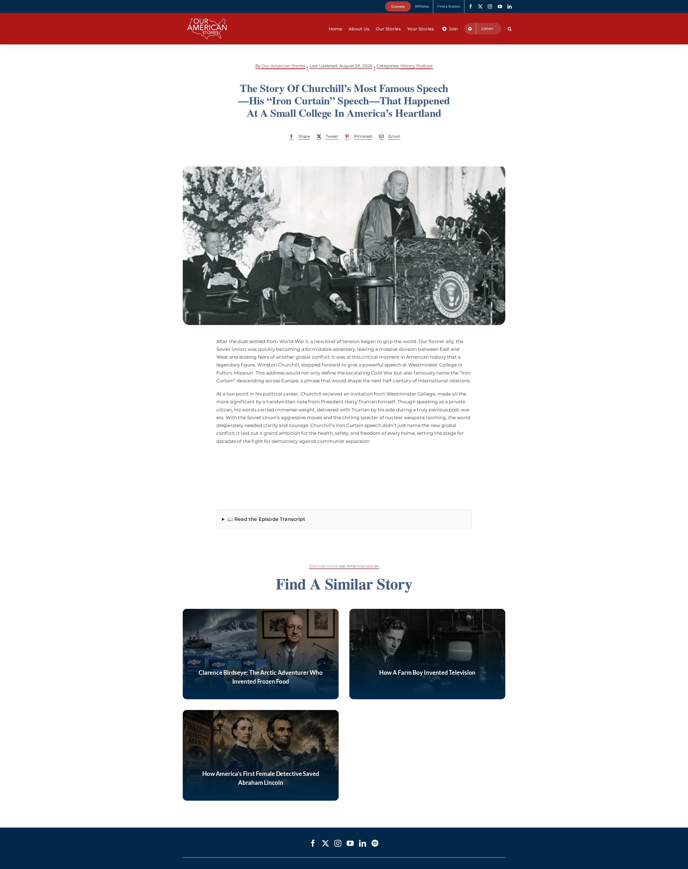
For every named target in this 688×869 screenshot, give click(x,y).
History (407, 65)
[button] (510, 28)
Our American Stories (283, 65)
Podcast (424, 65)
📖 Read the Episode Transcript (266, 519)
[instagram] (490, 6)
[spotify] (374, 843)
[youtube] (500, 6)
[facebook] (470, 6)
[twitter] (480, 6)
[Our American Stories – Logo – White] (207, 15)
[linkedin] (509, 6)
